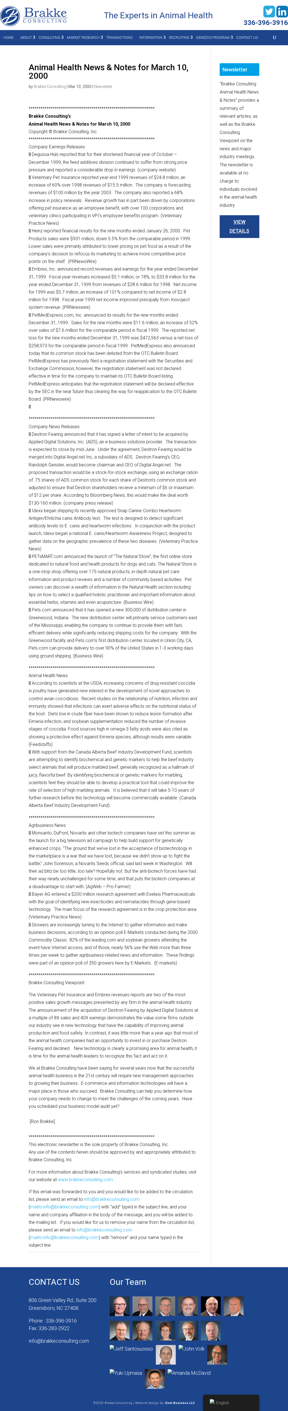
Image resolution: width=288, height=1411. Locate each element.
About (26, 37)
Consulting (49, 37)
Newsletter (103, 86)
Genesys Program (213, 37)
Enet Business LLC (180, 1403)
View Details (239, 226)
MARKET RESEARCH (83, 37)
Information (150, 37)
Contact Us (247, 37)
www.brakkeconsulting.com (85, 1179)
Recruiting (179, 37)
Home (8, 37)
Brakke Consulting (50, 86)
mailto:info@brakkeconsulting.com (64, 1207)
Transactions (119, 37)
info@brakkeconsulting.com (112, 1199)
